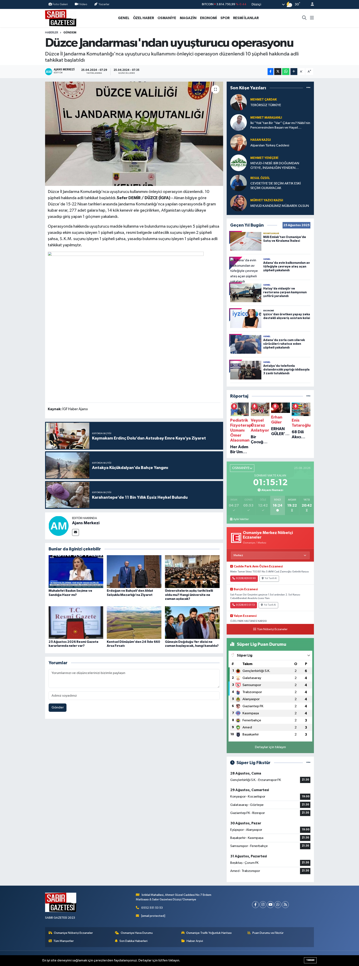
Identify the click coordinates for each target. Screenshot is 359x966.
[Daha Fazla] (293, 71)
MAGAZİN (188, 18)
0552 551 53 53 (152, 907)
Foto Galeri (60, 4)
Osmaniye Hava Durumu (137, 932)
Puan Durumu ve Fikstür (268, 932)
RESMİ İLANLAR (246, 18)
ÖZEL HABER (143, 18)
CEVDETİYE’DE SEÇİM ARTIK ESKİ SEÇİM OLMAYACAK (275, 186)
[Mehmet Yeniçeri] (238, 162)
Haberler (51, 32)
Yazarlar (103, 4)
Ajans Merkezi (86, 523)
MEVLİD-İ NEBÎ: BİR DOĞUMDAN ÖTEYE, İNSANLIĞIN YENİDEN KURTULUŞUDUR (274, 166)
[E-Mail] (75, 532)
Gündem (69, 32)
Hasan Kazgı (260, 139)
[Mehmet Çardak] (238, 102)
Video (83, 4)
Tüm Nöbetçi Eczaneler (272, 629)
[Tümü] (308, 88)
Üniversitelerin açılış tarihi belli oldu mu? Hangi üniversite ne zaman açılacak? (189, 594)
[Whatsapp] (277, 904)
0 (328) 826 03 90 (246, 578)
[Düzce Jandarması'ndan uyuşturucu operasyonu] (134, 134)
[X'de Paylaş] (277, 71)
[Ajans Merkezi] (59, 526)
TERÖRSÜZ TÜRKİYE (265, 105)
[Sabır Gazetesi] (60, 17)
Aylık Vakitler (241, 519)
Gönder (58, 707)
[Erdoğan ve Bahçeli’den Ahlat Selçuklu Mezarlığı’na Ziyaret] (134, 571)
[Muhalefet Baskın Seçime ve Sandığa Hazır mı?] (76, 571)
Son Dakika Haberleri (133, 941)
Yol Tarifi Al (271, 578)
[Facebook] (255, 904)
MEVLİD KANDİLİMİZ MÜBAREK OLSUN (279, 206)
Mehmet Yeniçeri (264, 158)
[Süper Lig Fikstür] (308, 763)
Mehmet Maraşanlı (266, 117)
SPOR (225, 18)
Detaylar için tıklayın (270, 747)
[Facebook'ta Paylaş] (270, 71)
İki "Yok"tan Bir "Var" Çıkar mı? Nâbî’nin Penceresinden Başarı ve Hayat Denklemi (280, 125)
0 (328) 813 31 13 (245, 605)
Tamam (310, 960)
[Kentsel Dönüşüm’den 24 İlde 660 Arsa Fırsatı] (134, 622)
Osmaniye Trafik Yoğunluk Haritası (209, 932)
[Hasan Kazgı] (238, 142)
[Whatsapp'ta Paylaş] (285, 71)
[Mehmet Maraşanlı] (238, 122)
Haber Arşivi (195, 941)
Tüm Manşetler (63, 941)
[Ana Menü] (312, 18)
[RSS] (285, 904)
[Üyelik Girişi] (310, 4)
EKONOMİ (208, 18)
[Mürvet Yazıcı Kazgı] (238, 203)
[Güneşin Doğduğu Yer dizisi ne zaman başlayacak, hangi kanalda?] (192, 622)
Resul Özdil (260, 178)
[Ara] (304, 18)
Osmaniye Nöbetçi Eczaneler (73, 932)
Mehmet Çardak (263, 99)
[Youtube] (270, 904)
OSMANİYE (166, 18)
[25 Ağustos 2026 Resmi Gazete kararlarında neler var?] (76, 622)
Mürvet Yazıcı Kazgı (266, 200)
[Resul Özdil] (238, 183)
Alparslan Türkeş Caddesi (269, 145)
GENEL (123, 18)
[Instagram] (262, 904)
